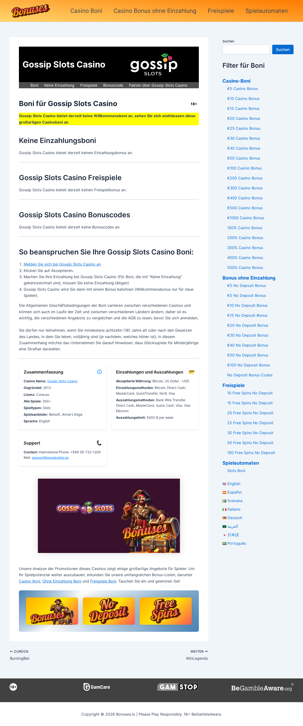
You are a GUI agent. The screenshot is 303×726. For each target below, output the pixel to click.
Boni (34, 85)
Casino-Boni (236, 81)
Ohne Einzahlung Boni (61, 581)
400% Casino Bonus (245, 257)
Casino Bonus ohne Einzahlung (155, 10)
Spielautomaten (266, 10)
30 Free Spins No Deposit (250, 432)
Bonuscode (113, 85)
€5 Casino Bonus (242, 88)
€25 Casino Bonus (243, 128)
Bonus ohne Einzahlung (249, 278)
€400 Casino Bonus (245, 198)
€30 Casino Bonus (243, 138)
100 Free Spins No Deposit (251, 452)
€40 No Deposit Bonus (247, 345)
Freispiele (221, 10)
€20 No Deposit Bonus (247, 325)
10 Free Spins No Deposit (250, 393)
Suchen (228, 41)
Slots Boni (236, 470)
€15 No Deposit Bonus (247, 315)
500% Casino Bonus (245, 267)
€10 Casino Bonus (243, 98)
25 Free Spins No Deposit (250, 422)
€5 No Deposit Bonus (246, 285)
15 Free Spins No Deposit (250, 403)
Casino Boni (86, 10)
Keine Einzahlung (59, 85)
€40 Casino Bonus (243, 148)
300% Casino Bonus (245, 247)
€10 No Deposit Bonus (247, 305)
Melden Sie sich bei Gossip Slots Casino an (62, 264)
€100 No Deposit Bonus (248, 365)
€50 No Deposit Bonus (247, 355)
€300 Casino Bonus (245, 188)
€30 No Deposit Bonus (247, 335)
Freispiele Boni (103, 581)
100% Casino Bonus (244, 227)
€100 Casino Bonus (244, 168)
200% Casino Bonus (245, 237)
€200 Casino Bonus (245, 178)
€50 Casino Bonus (243, 158)
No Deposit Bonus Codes (249, 375)
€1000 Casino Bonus (245, 217)
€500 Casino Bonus (245, 207)
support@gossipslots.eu (50, 457)
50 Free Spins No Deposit (250, 442)
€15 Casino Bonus (243, 108)
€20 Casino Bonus (243, 118)
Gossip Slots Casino (62, 381)
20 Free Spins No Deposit (250, 412)
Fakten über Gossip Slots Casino (158, 85)
